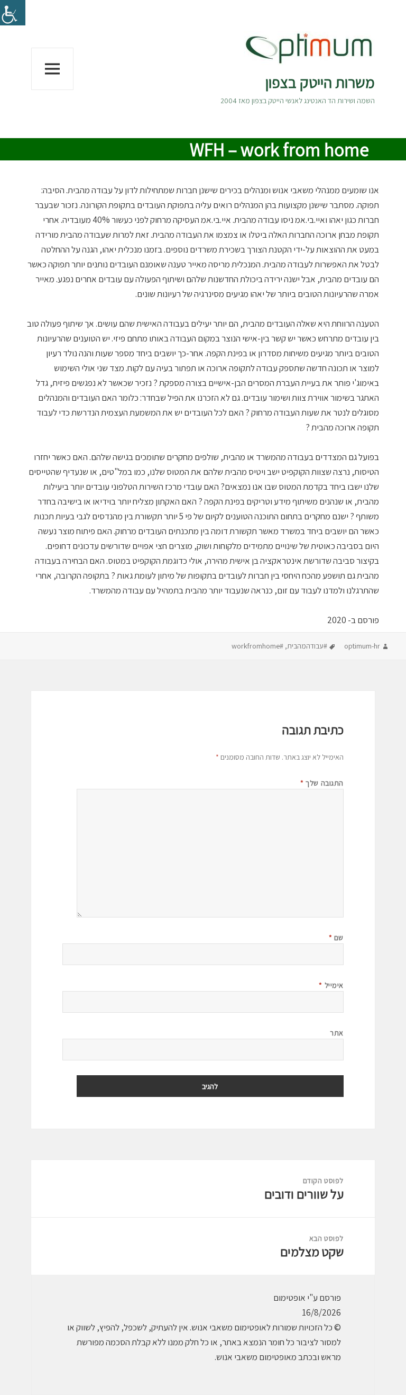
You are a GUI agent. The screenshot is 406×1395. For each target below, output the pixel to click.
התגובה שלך (322, 783)
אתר (337, 1033)
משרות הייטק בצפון (320, 82)
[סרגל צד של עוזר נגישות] (12, 12)
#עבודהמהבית (307, 646)
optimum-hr (362, 646)
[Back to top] (34, 1360)
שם (336, 937)
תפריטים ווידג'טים (52, 89)
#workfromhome (257, 646)
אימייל (331, 985)
